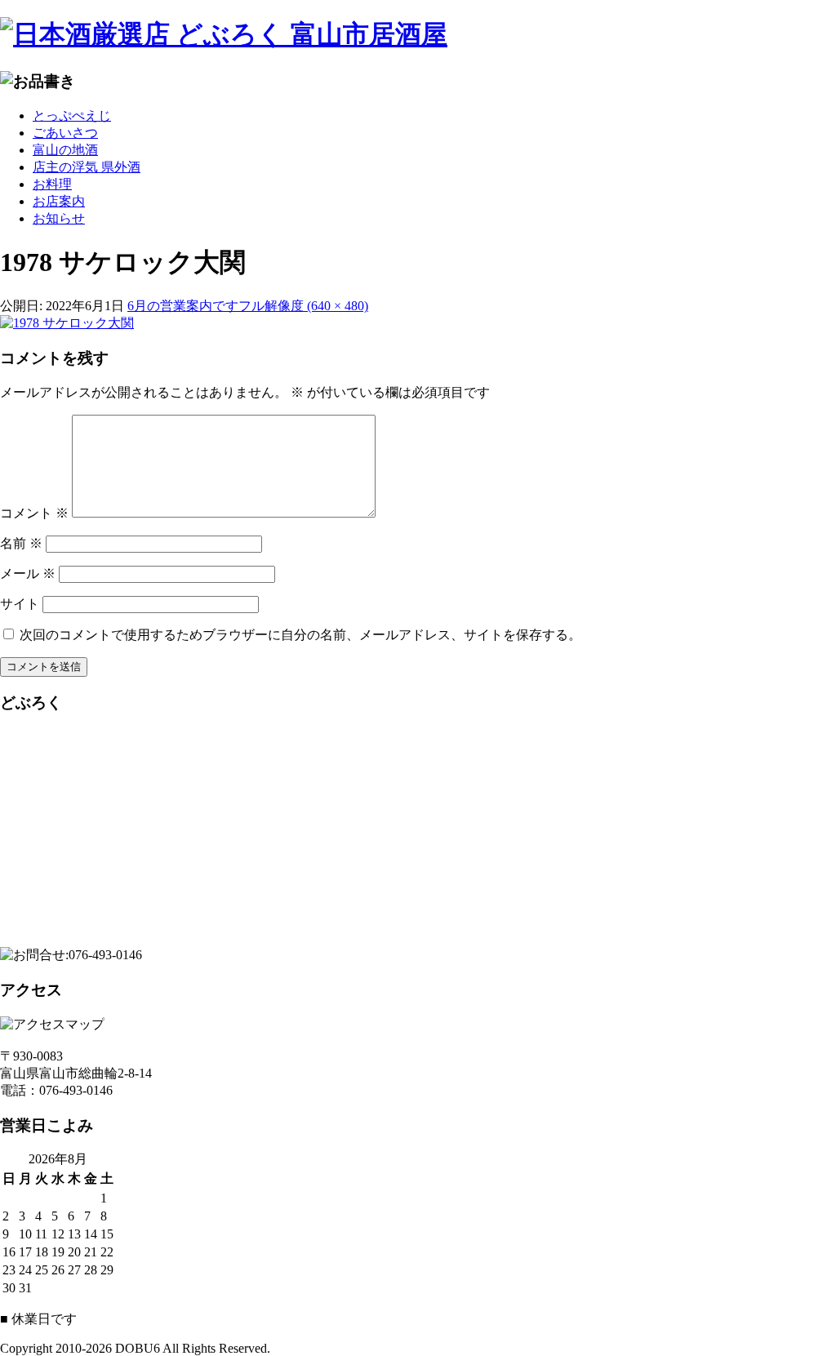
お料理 (52, 184)
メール (28, 573)
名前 (21, 543)
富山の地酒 (65, 150)
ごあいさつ (65, 133)
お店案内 (59, 201)
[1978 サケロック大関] (67, 323)
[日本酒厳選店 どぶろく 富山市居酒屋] (418, 35)
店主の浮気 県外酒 (86, 167)
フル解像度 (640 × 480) (303, 306)
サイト (19, 604)
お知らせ (59, 218)
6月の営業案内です (182, 306)
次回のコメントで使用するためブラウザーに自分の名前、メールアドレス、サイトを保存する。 (300, 635)
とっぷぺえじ (72, 115)
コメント (34, 513)
